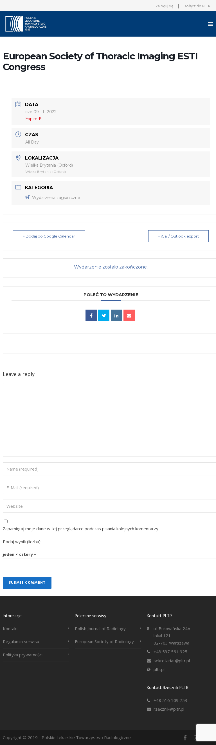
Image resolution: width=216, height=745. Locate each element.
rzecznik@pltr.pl (169, 709)
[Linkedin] (116, 315)
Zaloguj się (164, 6)
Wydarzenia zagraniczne (56, 197)
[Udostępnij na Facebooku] (91, 315)
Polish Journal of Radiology (100, 628)
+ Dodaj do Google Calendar (49, 236)
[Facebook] (185, 737)
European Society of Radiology (104, 641)
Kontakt (10, 628)
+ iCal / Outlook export (178, 236)
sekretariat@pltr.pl (172, 660)
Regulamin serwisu (21, 641)
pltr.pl (159, 669)
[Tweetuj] (103, 315)
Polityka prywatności (22, 654)
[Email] (129, 315)
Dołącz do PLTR (197, 6)
